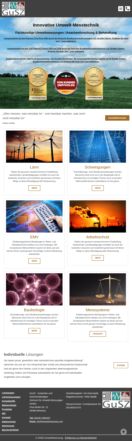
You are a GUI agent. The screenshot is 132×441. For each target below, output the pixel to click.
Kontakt (6, 417)
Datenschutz (9, 421)
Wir (4, 413)
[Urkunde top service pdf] (107, 83)
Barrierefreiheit (10, 430)
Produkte (7, 409)
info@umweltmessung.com (46, 421)
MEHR (34, 188)
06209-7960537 (40, 418)
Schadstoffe (8, 401)
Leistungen (8, 393)
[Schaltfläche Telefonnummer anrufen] (127, 8)
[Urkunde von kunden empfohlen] (65, 83)
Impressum (8, 426)
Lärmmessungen (11, 397)
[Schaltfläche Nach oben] (123, 432)
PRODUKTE (98, 334)
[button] (120, 8)
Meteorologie (9, 405)
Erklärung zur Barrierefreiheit (81, 437)
